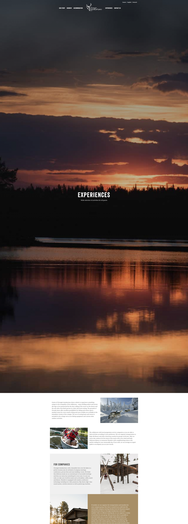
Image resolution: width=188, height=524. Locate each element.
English (129, 2)
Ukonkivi (69, 8)
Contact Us (117, 8)
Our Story (62, 8)
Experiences (108, 8)
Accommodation (78, 8)
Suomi (124, 2)
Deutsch (135, 2)
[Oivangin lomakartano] (94, 10)
